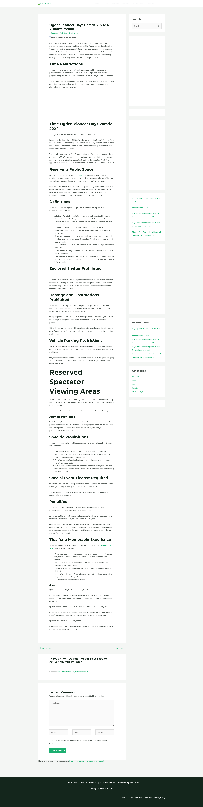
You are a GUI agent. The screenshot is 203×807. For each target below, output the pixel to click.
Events (105, 4)
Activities (115, 4)
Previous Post (44, 648)
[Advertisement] (81, 106)
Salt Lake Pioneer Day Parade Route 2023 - (74, 672)
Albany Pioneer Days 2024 (142, 207)
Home (97, 4)
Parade (135, 388)
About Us (125, 4)
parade (80, 175)
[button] (162, 3)
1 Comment (53, 33)
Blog (134, 380)
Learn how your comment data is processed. (86, 761)
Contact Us (151, 4)
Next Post (120, 648)
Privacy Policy (138, 4)
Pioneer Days (137, 392)
